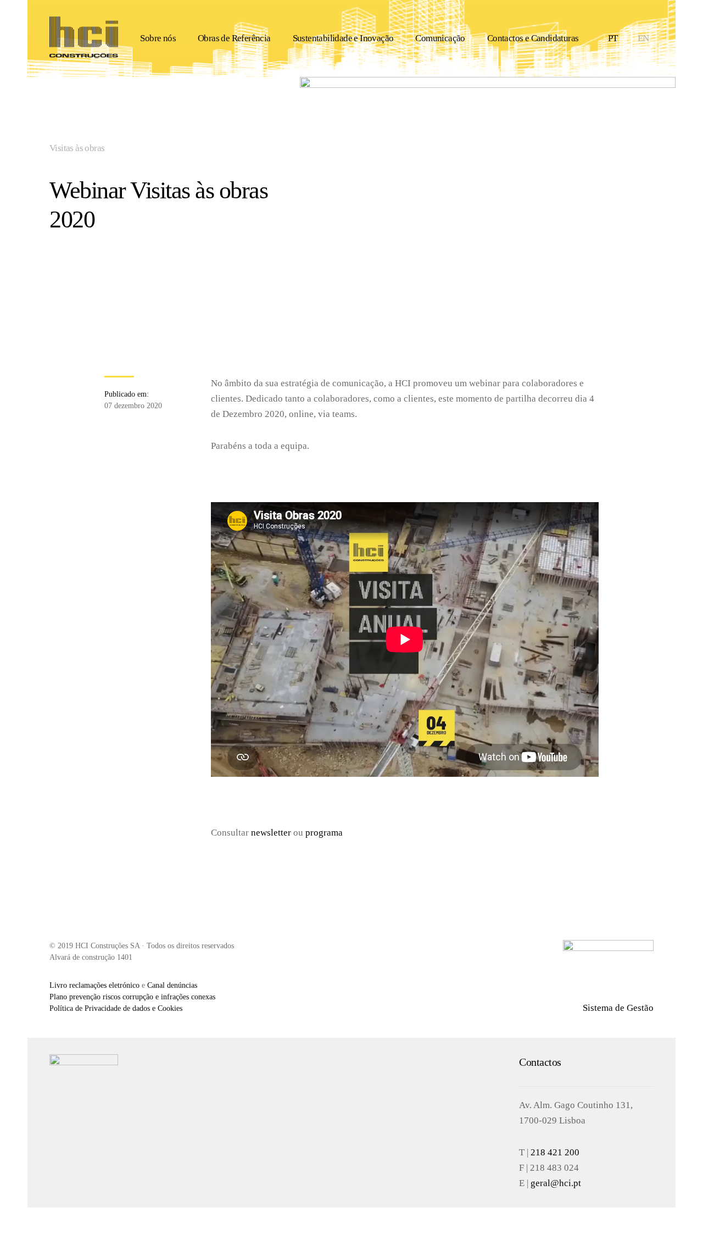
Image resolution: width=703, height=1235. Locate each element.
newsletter (271, 832)
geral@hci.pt (556, 1183)
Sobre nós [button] (158, 38)
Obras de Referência (234, 38)
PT (613, 38)
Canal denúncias (172, 985)
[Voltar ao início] (83, 38)
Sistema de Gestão (618, 1008)
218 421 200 (555, 1152)
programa (324, 832)
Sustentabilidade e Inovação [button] (343, 38)
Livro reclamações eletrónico (94, 985)
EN (643, 38)
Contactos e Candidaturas (533, 38)
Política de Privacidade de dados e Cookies (115, 1008)
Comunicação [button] (440, 38)
